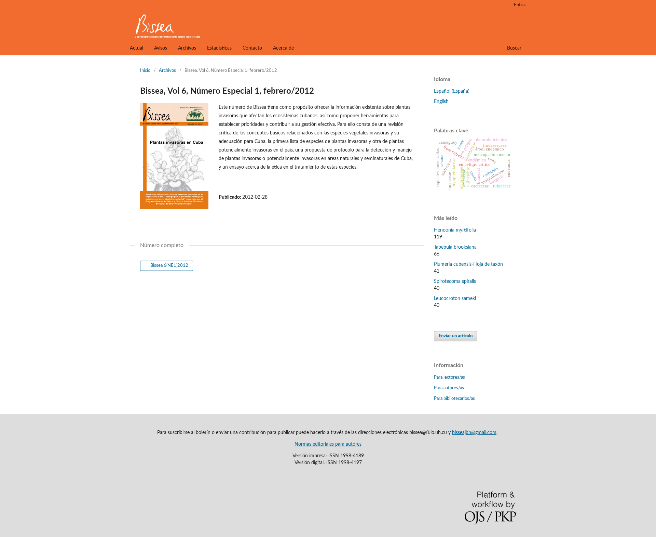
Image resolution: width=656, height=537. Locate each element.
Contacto (252, 48)
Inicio (145, 70)
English (441, 101)
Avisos (160, 48)
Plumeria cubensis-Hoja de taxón (468, 264)
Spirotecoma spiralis (455, 281)
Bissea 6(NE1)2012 (168, 265)
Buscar (514, 48)
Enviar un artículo (456, 336)
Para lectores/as (449, 377)
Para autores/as (449, 388)
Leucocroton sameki (455, 298)
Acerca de (283, 48)
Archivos (187, 48)
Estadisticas (219, 48)
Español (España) (451, 91)
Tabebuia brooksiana (455, 247)
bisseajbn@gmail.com (474, 432)
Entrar (520, 5)
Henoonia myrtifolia (455, 230)
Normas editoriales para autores (328, 444)
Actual (136, 48)
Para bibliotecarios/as (454, 398)
